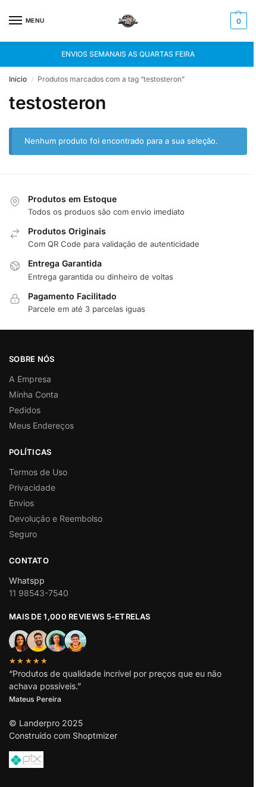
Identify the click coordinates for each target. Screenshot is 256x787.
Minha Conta (33, 394)
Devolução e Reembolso (55, 518)
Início (18, 79)
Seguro (23, 534)
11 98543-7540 (38, 593)
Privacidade (32, 487)
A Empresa (30, 379)
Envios (21, 503)
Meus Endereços (41, 425)
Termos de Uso (38, 472)
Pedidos (24, 410)
